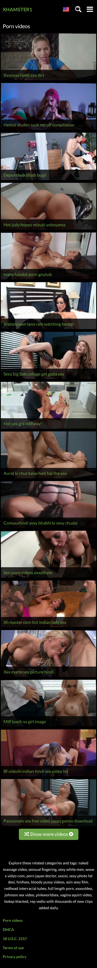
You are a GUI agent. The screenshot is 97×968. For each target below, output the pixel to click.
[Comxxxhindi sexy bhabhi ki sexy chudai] (48, 527)
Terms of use (13, 947)
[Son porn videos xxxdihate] (48, 577)
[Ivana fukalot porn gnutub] (48, 279)
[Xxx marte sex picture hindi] (48, 676)
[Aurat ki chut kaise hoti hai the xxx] (48, 478)
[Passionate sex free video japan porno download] (48, 825)
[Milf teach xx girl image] (48, 726)
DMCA (8, 929)
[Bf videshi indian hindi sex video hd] (48, 776)
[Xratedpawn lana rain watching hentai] (48, 329)
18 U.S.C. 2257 (15, 938)
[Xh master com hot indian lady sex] (48, 627)
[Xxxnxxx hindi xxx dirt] (48, 80)
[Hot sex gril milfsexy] (48, 428)
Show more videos (49, 834)
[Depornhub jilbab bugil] (48, 180)
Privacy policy (14, 956)
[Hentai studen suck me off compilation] (48, 129)
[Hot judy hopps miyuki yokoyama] (48, 229)
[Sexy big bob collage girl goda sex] (48, 378)
